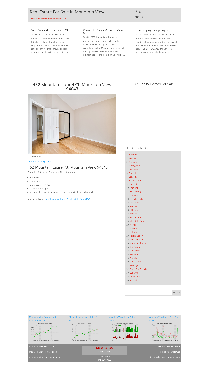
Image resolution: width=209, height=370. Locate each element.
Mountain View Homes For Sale (44, 351)
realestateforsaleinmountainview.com (48, 18)
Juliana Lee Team (104, 347)
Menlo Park (135, 206)
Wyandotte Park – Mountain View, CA (103, 31)
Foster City (134, 184)
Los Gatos (134, 202)
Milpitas (133, 213)
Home (139, 17)
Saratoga (134, 265)
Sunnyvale (135, 272)
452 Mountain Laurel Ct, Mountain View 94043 (68, 199)
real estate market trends (162, 34)
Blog (138, 11)
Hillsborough (136, 191)
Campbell (133, 169)
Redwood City (136, 239)
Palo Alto (134, 232)
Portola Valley (136, 235)
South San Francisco (139, 269)
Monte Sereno (136, 217)
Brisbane (133, 162)
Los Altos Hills (136, 199)
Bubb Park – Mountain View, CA (49, 30)
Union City (135, 276)
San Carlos (135, 250)
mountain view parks (55, 34)
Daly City (133, 176)
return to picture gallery (39, 161)
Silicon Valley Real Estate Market (164, 357)
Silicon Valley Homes (170, 351)
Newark (133, 224)
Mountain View (137, 221)
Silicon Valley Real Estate (168, 346)
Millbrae (134, 210)
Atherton (133, 154)
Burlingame (134, 165)
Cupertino (133, 173)
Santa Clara (135, 261)
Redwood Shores (138, 243)
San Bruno (135, 247)
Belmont (133, 158)
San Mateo (135, 258)
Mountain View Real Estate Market (45, 357)
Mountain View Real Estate (41, 346)
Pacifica (133, 228)
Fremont (134, 187)
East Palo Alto (135, 180)
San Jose (134, 254)
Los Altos (134, 195)
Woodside (134, 280)
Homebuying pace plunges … (153, 30)
